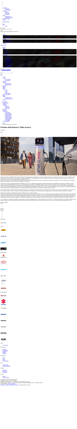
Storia (4, 15)
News (6, 50)
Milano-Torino (8, 60)
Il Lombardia (7, 66)
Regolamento (7, 37)
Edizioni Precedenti (9, 17)
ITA (3, 25)
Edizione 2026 (8, 16)
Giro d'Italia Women (9, 62)
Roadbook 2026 (8, 42)
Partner (4, 19)
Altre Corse (5, 54)
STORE (4, 109)
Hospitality (5, 7)
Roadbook (5, 356)
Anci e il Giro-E (6, 382)
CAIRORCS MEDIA (11, 388)
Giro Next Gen (8, 63)
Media (4, 48)
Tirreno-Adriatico (8, 59)
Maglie (4, 47)
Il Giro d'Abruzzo (8, 64)
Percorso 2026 (8, 41)
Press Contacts (8, 53)
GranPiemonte (8, 65)
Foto (6, 51)
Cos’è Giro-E (7, 36)
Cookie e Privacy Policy (14, 390)
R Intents (4, 11)
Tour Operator (8, 9)
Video (6, 52)
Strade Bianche (8, 58)
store (4, 23)
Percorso (4, 38)
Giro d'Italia (7, 57)
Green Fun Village (6, 18)
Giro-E (4, 34)
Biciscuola (7, 14)
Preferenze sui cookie (4, 390)
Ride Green (7, 13)
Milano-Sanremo (8, 61)
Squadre (4, 43)
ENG (6, 26)
